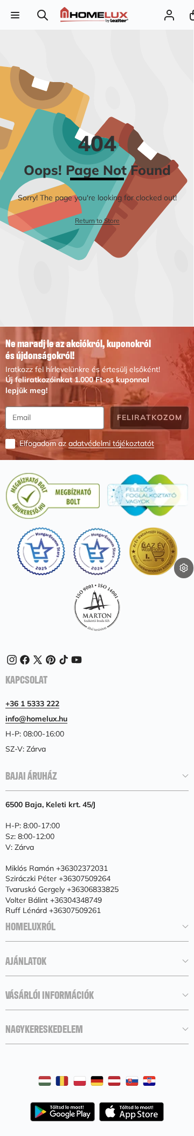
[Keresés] (42, 14)
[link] (97, 221)
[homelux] (94, 15)
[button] (183, 585)
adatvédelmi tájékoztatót (111, 443)
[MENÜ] (14, 14)
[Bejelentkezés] (169, 14)
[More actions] (183, 568)
